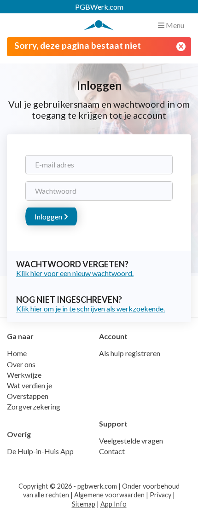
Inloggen (49, 216)
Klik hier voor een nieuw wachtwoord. (75, 273)
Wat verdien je (29, 385)
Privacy (160, 495)
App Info (113, 504)
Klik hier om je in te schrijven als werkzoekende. (90, 308)
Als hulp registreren (129, 353)
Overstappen (27, 396)
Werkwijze (24, 374)
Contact (112, 451)
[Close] (181, 46)
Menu (174, 25)
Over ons (21, 364)
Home (17, 353)
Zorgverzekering (33, 406)
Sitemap (83, 504)
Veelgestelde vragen (131, 440)
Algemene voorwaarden (109, 495)
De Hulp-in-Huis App (40, 451)
